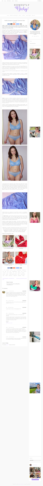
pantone (7, 274)
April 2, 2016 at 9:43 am (11, 300)
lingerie (4, 274)
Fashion (23, 15)
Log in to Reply (24, 300)
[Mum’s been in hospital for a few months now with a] (38, 469)
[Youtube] (36, 36)
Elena (24, 73)
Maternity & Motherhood (14, 15)
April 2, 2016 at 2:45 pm (10, 307)
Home (8, 15)
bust (7, 271)
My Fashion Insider (9, 322)
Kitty (20, 73)
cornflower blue (14, 271)
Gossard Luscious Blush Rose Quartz (21, 278)
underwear (19, 275)
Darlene (21, 31)
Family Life (33, 15)
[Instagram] (38, 36)
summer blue (15, 275)
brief (5, 271)
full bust (25, 271)
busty (10, 271)
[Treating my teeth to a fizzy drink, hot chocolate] (32, 475)
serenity (7, 275)
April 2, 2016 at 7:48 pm (11, 313)
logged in (7, 344)
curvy (21, 271)
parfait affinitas (23, 274)
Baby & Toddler (28, 15)
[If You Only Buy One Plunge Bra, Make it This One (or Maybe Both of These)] (35, 53)
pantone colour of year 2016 (13, 274)
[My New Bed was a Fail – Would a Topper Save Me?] (35, 336)
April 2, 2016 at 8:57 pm (11, 327)
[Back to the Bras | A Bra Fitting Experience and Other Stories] (35, 217)
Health (20, 15)
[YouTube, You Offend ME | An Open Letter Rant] (35, 285)
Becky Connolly (10, 282)
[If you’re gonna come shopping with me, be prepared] (32, 469)
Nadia (7, 313)
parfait (18, 274)
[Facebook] (32, 36)
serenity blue (10, 275)
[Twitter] (34, 36)
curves (19, 271)
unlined (23, 275)
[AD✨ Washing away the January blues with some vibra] (38, 475)
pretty (3, 275)
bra (3, 271)
